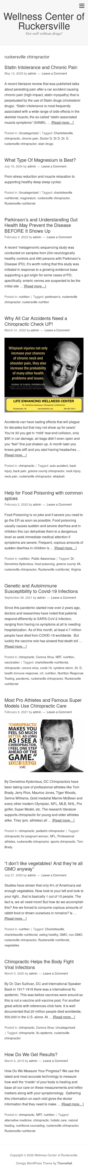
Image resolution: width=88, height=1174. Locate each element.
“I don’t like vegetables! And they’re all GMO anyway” (43, 866)
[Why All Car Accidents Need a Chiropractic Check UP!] (44, 416)
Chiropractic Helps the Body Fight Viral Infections (39, 964)
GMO (63, 934)
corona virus (30, 668)
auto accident (59, 465)
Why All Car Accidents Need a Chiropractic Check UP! (35, 321)
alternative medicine (18, 1120)
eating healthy (48, 934)
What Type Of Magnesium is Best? (40, 159)
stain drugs (45, 143)
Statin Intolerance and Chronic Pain (40, 67)
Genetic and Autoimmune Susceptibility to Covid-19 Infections (41, 588)
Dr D (57, 138)
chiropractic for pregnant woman (26, 836)
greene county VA (68, 564)
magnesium (28, 198)
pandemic (22, 678)
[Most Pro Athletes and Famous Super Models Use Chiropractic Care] (44, 775)
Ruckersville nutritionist (19, 203)
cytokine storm (63, 668)
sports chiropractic (63, 841)
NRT (59, 657)
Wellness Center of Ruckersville (44, 20)
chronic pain (30, 138)
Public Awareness (43, 558)
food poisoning (45, 564)
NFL (53, 836)
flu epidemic (44, 1033)
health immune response (21, 673)
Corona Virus (45, 657)
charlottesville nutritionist (51, 662)
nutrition (24, 296)
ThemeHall (64, 1163)
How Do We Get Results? (30, 1054)
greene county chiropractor (46, 471)
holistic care (59, 1120)
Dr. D (65, 138)
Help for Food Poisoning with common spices (43, 495)
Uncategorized (28, 133)
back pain (19, 471)
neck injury (73, 471)
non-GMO (75, 934)
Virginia (76, 569)
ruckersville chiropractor (20, 143)
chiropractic (12, 138)
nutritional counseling (30, 1125)
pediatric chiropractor (50, 831)
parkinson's (52, 296)
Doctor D (46, 138)
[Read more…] (62, 122)
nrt (41, 673)
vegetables (11, 945)
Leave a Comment (54, 73)
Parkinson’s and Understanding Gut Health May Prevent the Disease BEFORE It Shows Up (41, 225)
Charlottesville (63, 133)
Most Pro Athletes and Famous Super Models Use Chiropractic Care (43, 703)
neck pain (11, 476)
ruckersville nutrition (35, 302)
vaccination (12, 662)
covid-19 (46, 668)
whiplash (59, 476)
